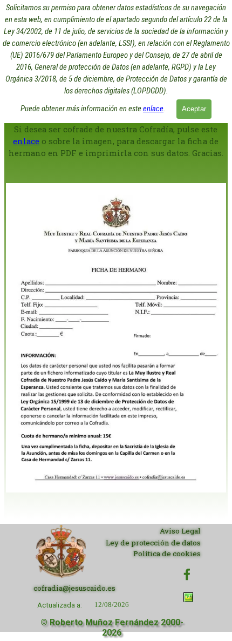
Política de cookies (167, 553)
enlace (153, 108)
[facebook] (187, 574)
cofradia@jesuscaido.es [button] (74, 588)
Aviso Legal (180, 531)
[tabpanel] (116, 320)
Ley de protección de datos (153, 543)
